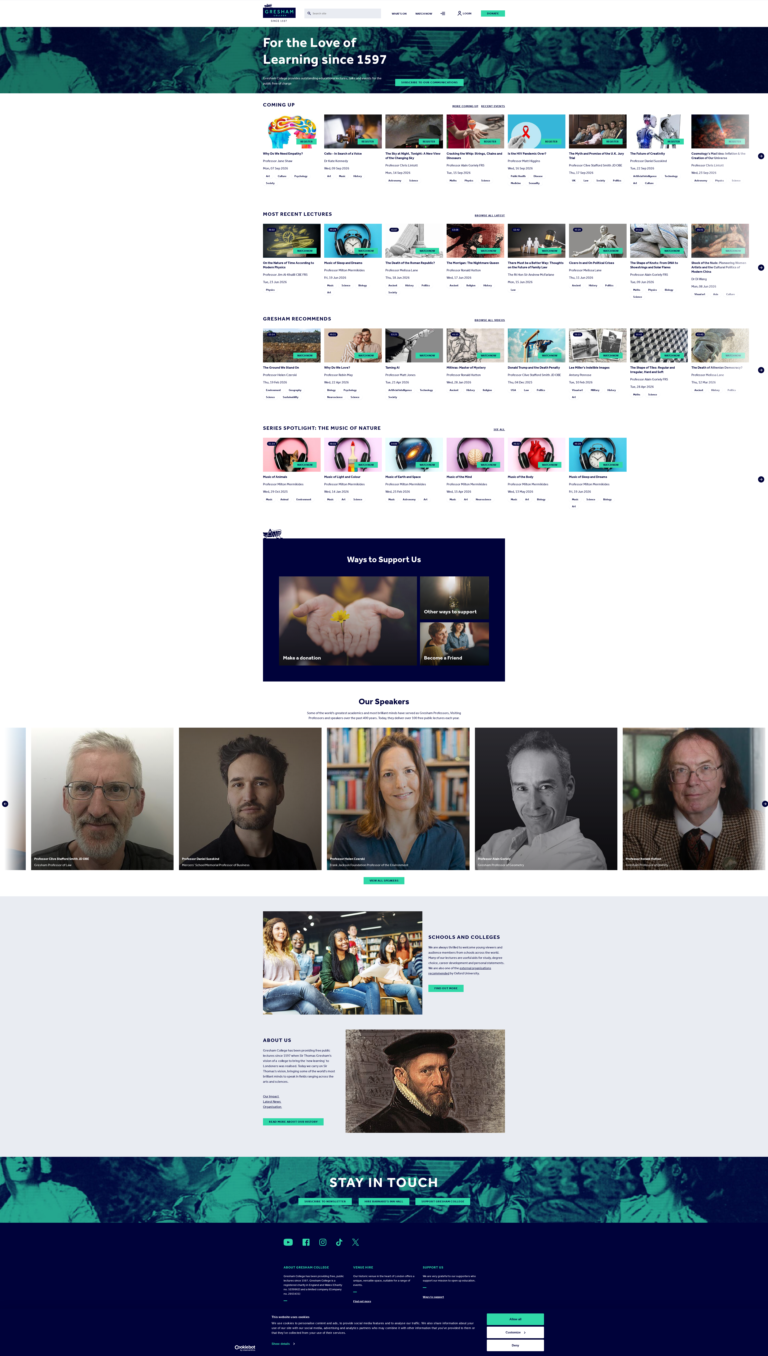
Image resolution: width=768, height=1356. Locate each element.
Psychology (300, 176)
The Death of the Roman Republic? (410, 263)
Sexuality (534, 183)
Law (586, 180)
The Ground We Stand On (281, 367)
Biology (362, 285)
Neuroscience (335, 397)
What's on (399, 13)
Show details (281, 1343)
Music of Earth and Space (403, 477)
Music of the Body (520, 477)
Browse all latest (490, 215)
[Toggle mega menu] (443, 13)
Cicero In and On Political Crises (591, 263)
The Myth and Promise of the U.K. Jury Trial (596, 156)
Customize (513, 1332)
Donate (493, 13)
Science (413, 180)
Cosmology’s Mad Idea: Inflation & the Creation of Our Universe (718, 156)
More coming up (465, 106)
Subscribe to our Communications (429, 82)
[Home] (279, 13)
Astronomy (394, 180)
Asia (715, 294)
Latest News (272, 1101)
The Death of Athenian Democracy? (716, 367)
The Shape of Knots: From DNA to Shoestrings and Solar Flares (654, 265)
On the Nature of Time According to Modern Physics (288, 265)
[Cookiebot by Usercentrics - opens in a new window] (245, 1348)
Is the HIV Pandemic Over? (527, 153)
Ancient (392, 285)
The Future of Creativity (647, 153)
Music (342, 176)
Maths (453, 180)
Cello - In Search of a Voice (343, 153)
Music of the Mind (459, 477)
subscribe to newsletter (325, 1201)
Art (268, 176)
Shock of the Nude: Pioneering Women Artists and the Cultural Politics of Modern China (718, 267)
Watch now (423, 13)
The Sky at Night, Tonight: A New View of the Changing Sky (412, 156)
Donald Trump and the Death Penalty (534, 367)
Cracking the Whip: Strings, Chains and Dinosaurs (474, 156)
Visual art (699, 294)
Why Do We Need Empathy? (283, 153)
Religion (470, 285)
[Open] (288, 1242)
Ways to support (433, 1297)
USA (513, 390)
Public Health (518, 176)
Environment (273, 390)
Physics (469, 180)
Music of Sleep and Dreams (343, 263)
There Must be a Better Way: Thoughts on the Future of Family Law (536, 265)
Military (595, 390)
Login (467, 13)
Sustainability (290, 397)
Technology (671, 176)
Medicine (516, 183)
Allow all (515, 1319)
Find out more (446, 988)
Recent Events (493, 106)
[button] (760, 151)
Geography (295, 390)
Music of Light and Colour (342, 477)
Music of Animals (275, 477)
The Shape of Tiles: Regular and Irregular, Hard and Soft (652, 370)
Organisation (272, 1107)
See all (499, 429)
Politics (617, 180)
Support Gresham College (442, 1201)
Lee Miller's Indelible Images (589, 367)
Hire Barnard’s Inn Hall (384, 1201)
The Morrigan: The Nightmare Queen (473, 263)
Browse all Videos (490, 320)
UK (574, 180)
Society (270, 183)
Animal (284, 499)
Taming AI (392, 367)
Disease (538, 176)
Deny (515, 1345)
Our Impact (271, 1096)
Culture (282, 176)
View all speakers (384, 880)
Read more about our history (293, 1121)
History (357, 176)
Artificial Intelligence (645, 176)
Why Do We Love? (337, 367)
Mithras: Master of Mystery (466, 367)
